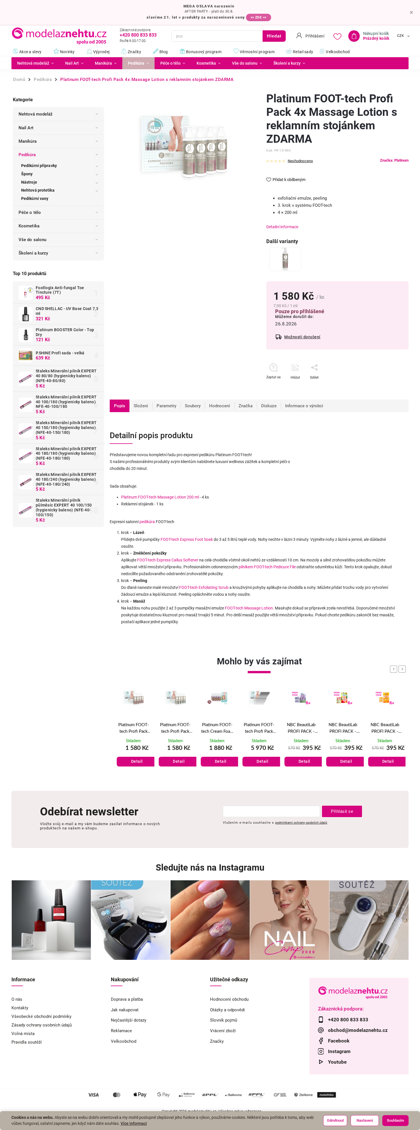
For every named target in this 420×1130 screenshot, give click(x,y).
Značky (217, 1041)
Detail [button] (137, 761)
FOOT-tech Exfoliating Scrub (204, 587)
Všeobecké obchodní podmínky (41, 1016)
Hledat (274, 35)
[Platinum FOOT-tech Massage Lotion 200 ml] (285, 259)
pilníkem (246, 567)
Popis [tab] (119, 405)
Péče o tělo (30, 212)
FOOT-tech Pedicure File (275, 567)
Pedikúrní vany (34, 198)
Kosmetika (29, 226)
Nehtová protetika (38, 190)
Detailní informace (282, 227)
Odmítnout (335, 1120)
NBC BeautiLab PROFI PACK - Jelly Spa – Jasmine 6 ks (385, 729)
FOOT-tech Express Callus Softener (167, 560)
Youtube (337, 1062)
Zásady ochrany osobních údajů (41, 1025)
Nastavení (365, 1120)
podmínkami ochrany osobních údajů (301, 823)
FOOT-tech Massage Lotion (249, 608)
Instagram (339, 1051)
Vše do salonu (32, 239)
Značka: (394, 160)
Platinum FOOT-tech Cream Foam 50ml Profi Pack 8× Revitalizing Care (175, 729)
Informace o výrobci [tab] (304, 405)
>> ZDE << (259, 17)
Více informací (134, 1123)
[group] (134, 734)
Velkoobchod (123, 1041)
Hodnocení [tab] (219, 405)
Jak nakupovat (125, 1009)
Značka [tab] (246, 405)
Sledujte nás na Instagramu (210, 867)
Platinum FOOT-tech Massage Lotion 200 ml (160, 497)
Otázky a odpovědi (227, 1009)
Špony (27, 174)
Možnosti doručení (302, 337)
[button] (133, 755)
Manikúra (28, 141)
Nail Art (26, 127)
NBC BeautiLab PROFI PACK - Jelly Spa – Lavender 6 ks (259, 729)
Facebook (338, 1041)
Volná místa (23, 1033)
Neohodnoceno (300, 161)
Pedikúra (27, 154)
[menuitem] (35, 63)
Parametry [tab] (166, 405)
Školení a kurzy (33, 253)
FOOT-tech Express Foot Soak (187, 539)
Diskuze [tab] (269, 405)
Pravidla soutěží (26, 1042)
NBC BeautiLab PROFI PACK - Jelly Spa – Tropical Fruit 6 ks (301, 729)
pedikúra (147, 521)
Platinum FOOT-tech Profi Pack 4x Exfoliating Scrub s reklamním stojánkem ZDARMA (133, 729)
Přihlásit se (342, 811)
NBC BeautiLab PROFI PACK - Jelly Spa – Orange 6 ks (343, 729)
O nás (16, 999)
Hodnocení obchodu (229, 999)
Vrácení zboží (223, 1030)
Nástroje (29, 182)
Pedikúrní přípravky (39, 165)
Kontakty (19, 1007)
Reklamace (121, 1030)
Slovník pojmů (223, 1020)
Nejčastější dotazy (128, 1020)
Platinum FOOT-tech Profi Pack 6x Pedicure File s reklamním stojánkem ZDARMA (217, 729)
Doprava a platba (127, 999)
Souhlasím (395, 1120)
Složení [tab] (141, 405)
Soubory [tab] (193, 405)
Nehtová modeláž (36, 114)
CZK (400, 36)
